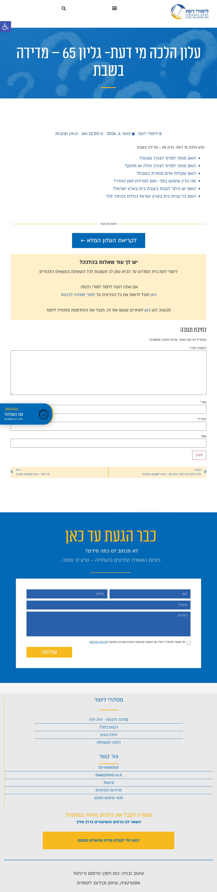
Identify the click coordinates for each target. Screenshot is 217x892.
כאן (153, 295)
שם (203, 402)
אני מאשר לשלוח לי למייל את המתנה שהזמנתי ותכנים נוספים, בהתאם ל (137, 642)
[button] (5, 26)
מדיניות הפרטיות (98, 642)
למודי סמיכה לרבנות (78, 295)
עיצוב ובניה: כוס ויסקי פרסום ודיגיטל (108, 873)
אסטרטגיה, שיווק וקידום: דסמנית (108, 883)
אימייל (201, 419)
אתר (203, 436)
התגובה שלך (197, 348)
